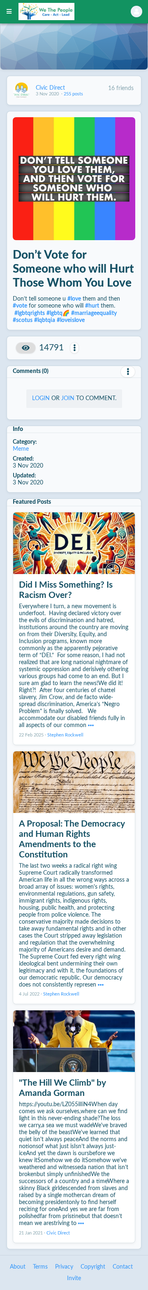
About (17, 1267)
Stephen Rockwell (65, 735)
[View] (26, 348)
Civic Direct (50, 88)
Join (67, 398)
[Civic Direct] (21, 90)
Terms (40, 1267)
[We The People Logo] (64, 11)
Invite (74, 1278)
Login (41, 398)
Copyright (93, 1267)
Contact (123, 1267)
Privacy (64, 1267)
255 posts (73, 94)
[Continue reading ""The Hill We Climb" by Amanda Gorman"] (81, 1223)
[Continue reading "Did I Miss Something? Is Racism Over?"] (91, 725)
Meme (21, 449)
